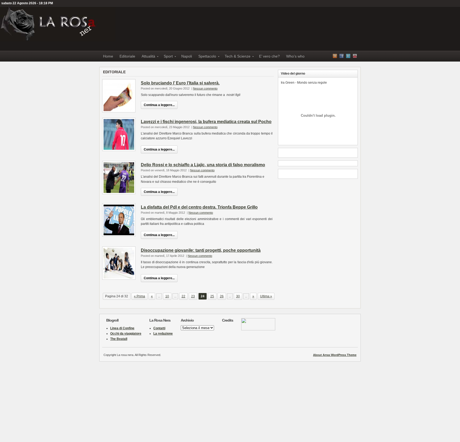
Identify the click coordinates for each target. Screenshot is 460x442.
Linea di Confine (122, 328)
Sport (167, 57)
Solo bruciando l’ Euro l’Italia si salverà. (180, 83)
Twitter (348, 56)
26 (222, 296)
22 (183, 296)
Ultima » (266, 296)
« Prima (139, 296)
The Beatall (118, 339)
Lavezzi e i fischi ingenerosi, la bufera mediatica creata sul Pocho (206, 121)
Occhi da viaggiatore (125, 333)
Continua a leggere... (159, 105)
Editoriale (127, 56)
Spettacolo (205, 57)
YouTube (355, 56)
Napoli (186, 56)
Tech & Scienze (235, 57)
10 (167, 296)
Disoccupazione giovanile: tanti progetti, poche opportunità (201, 250)
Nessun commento (205, 88)
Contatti (159, 328)
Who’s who (295, 56)
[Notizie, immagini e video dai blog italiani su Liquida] (258, 329)
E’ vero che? (269, 56)
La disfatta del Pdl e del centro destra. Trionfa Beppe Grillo (199, 207)
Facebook (341, 56)
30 (238, 296)
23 (193, 296)
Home (108, 56)
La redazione (163, 333)
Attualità (146, 57)
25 (212, 296)
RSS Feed (335, 56)
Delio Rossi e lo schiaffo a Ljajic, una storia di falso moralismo (203, 165)
